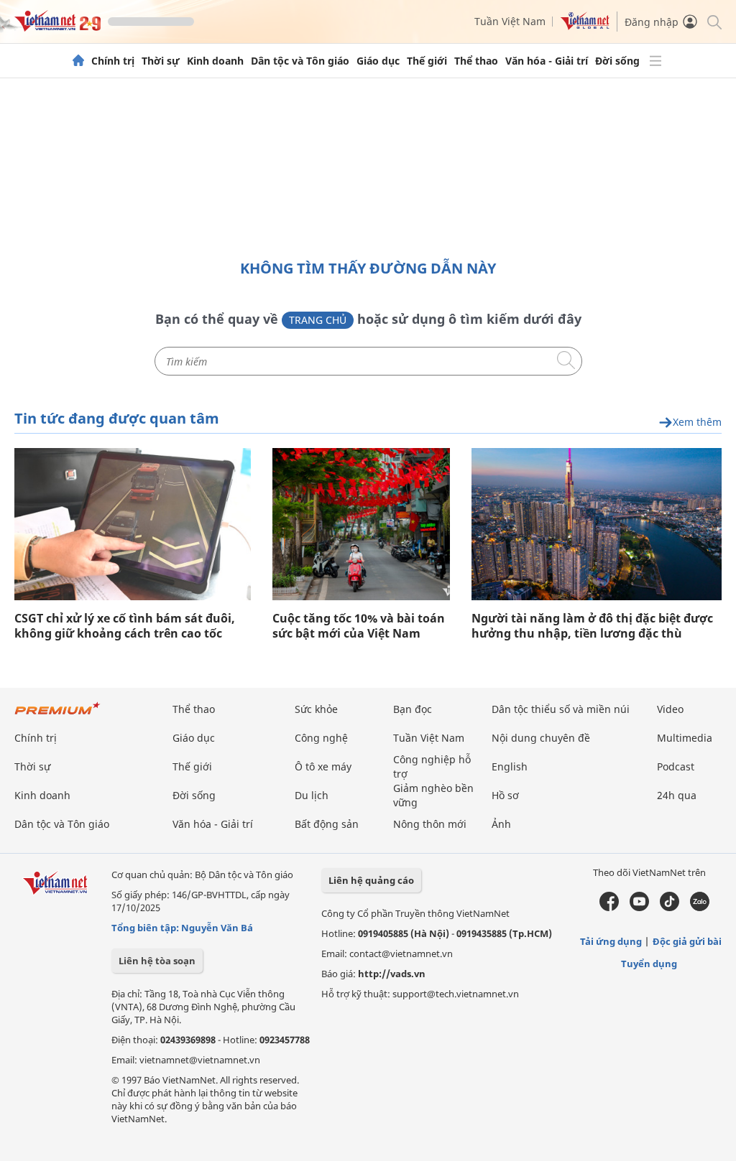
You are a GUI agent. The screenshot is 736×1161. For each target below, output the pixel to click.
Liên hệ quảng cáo (371, 880)
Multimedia (684, 738)
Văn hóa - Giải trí (546, 61)
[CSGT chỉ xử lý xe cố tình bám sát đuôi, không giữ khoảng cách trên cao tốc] (132, 524)
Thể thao (476, 61)
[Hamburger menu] (655, 61)
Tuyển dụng (649, 963)
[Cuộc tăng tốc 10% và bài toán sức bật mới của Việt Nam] (361, 524)
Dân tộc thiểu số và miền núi (561, 709)
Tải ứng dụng (611, 941)
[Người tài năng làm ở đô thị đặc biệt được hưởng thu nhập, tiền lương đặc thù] (597, 524)
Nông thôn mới (429, 824)
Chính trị (112, 61)
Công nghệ (321, 738)
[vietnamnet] (57, 28)
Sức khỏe (316, 709)
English (510, 766)
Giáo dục (378, 61)
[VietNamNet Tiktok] (669, 907)
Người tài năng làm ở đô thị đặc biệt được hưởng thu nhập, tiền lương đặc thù (592, 626)
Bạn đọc (412, 709)
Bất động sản (327, 824)
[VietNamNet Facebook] (609, 907)
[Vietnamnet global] (585, 26)
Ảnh (501, 824)
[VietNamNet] (78, 61)
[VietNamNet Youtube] (639, 907)
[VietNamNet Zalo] (699, 907)
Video (670, 709)
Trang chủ (317, 320)
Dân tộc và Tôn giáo (300, 61)
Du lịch (311, 795)
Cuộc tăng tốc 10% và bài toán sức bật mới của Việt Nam (358, 626)
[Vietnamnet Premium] (57, 715)
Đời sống (617, 61)
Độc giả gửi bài (687, 941)
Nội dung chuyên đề (541, 738)
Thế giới (427, 61)
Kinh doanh (215, 61)
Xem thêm (697, 422)
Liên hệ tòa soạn (157, 960)
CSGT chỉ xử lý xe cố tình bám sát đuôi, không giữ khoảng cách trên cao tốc (124, 626)
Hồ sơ (505, 795)
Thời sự (161, 61)
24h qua (676, 795)
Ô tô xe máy (323, 766)
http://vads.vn (392, 973)
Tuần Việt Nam (510, 21)
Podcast (675, 766)
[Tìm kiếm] (713, 21)
